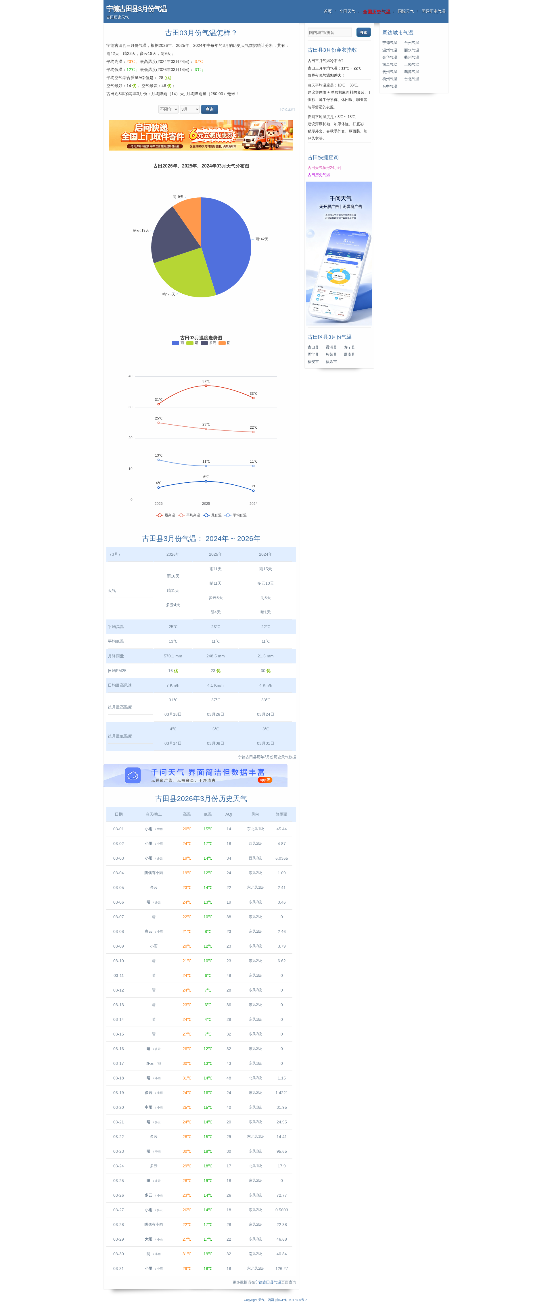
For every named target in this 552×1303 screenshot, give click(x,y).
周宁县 (313, 355)
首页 (328, 11)
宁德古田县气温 (268, 1282)
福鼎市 (331, 362)
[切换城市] (287, 109)
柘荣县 (331, 355)
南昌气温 (389, 65)
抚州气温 (389, 72)
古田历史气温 (319, 175)
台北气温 (411, 79)
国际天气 (406, 11)
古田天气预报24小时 (325, 168)
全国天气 (347, 11)
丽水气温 (411, 50)
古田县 (313, 347)
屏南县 (349, 355)
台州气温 (411, 43)
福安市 (313, 362)
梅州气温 (389, 79)
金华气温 (389, 57)
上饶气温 (411, 65)
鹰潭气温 (411, 72)
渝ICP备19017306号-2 (291, 1300)
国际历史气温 (433, 11)
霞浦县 (331, 347)
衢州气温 (411, 57)
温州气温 (389, 50)
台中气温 (389, 86)
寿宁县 (349, 347)
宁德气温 (389, 43)
